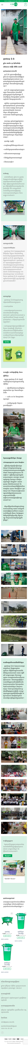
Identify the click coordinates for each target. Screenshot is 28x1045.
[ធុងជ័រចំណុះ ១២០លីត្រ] (21, 921)
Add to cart (7, 935)
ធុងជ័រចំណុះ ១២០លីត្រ (21, 933)
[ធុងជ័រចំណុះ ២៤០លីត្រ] (7, 952)
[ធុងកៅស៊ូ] (7, 921)
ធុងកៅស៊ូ (7, 932)
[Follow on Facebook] (2, 1032)
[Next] (24, 874)
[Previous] (3, 874)
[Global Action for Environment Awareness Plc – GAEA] (14, 4)
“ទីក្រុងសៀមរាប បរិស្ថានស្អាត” (10, 879)
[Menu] (2, 5)
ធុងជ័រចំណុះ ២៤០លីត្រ (7, 964)
